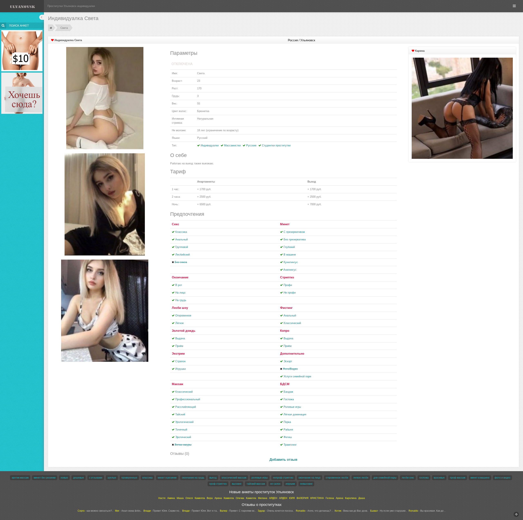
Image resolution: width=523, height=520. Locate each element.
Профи (288, 285)
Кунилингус (291, 262)
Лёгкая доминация (295, 414)
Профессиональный (187, 399)
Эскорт (288, 361)
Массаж (177, 384)
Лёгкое (179, 323)
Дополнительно (292, 353)
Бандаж (288, 391)
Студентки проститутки (276, 145)
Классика (181, 231)
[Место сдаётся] (22, 73)
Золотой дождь (183, 330)
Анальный (181, 239)
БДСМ (284, 384)
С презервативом (294, 231)
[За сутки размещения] (22, 30)
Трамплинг (290, 444)
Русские (251, 145)
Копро (284, 330)
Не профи (290, 292)
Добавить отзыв (283, 460)
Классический (292, 323)
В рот (178, 285)
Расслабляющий (185, 406)
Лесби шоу (180, 307)
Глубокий (289, 247)
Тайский (180, 414)
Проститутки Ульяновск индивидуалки (71, 6)
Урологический (184, 422)
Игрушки (180, 368)
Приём (179, 345)
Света (64, 27)
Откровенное (183, 315)
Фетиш (288, 437)
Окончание (180, 277)
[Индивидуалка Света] (104, 97)
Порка (287, 422)
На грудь (180, 300)
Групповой (181, 247)
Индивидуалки (210, 145)
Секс (175, 224)
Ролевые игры (292, 406)
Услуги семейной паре (297, 376)
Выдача (180, 338)
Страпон (180, 361)
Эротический (183, 437)
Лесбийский (182, 254)
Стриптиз (287, 277)
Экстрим (178, 353)
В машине (290, 254)
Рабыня (288, 429)
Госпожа (289, 399)
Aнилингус (289, 269)
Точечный (181, 429)
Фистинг (286, 307)
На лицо (180, 292)
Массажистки (232, 145)
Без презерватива (295, 239)
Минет (284, 224)
